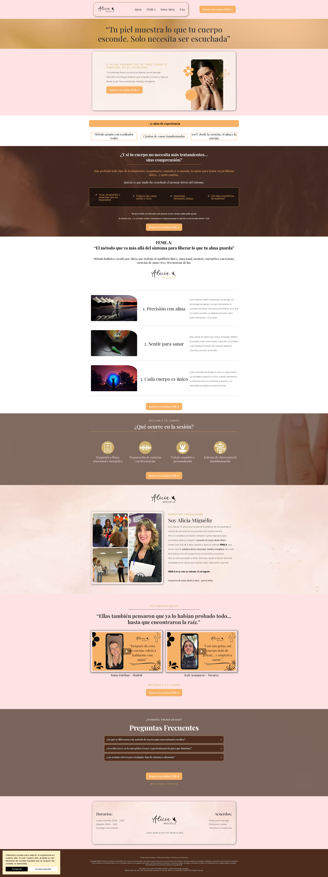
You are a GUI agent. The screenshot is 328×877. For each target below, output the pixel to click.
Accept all (17, 869)
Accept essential (43, 869)
